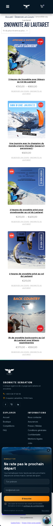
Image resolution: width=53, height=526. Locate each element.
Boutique (7, 422)
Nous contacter (34, 417)
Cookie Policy (15, 523)
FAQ (5, 430)
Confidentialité (34, 435)
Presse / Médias (35, 426)
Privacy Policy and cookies (31, 523)
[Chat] (47, 520)
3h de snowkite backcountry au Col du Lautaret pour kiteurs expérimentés (26, 340)
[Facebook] (5, 404)
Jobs (30, 443)
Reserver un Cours (24, 16)
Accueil (9, 16)
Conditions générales (37, 430)
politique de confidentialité (34, 506)
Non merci (45, 510)
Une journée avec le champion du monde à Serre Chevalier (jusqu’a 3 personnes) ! (26, 146)
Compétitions (8, 426)
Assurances (33, 422)
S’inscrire (26, 498)
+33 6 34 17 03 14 (13, 394)
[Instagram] (11, 404)
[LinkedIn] (17, 404)
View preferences (26, 518)
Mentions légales (35, 439)
